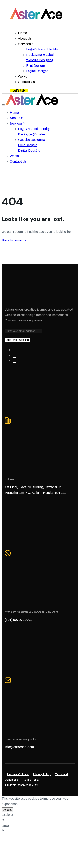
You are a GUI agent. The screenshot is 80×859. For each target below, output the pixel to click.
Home (22, 33)
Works (22, 76)
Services (24, 44)
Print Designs (36, 65)
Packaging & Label (40, 54)
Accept (7, 809)
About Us (25, 38)
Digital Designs (37, 71)
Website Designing (39, 60)
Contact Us (26, 82)
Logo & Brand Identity (42, 49)
